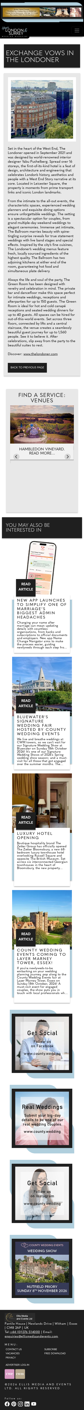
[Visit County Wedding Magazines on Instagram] (21, 1403)
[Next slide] (67, 457)
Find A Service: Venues (42, 398)
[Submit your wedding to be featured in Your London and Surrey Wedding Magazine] (42, 1118)
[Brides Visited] (42, 12)
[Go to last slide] (16, 457)
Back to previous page (27, 367)
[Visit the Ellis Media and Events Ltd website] (20, 1317)
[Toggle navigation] (76, 30)
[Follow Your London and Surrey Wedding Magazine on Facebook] (42, 1043)
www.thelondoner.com (40, 354)
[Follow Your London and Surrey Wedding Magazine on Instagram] (42, 1193)
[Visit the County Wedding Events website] (10, 1373)
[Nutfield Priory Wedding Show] (42, 1268)
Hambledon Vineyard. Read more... (42, 451)
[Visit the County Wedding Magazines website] (20, 1373)
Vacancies (13, 1353)
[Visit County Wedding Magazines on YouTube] (34, 1403)
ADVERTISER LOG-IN (17, 1365)
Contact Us (14, 1349)
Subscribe (50, 1349)
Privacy (11, 1358)
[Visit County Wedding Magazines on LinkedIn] (27, 1403)
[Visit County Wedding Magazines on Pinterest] (14, 1403)
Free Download (55, 1353)
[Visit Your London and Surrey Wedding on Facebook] (8, 1403)
